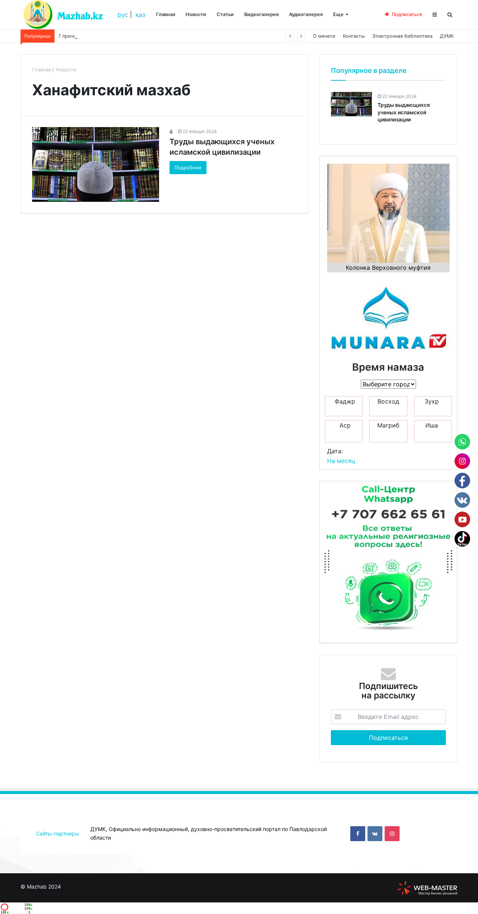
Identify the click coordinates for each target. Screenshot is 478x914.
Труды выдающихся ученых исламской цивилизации (404, 112)
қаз (140, 14)
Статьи (225, 14)
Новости (196, 14)
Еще (338, 14)
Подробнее (188, 167)
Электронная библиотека (402, 36)
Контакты (354, 36)
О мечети (324, 36)
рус (123, 14)
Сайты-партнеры (57, 833)
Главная (165, 14)
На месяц (341, 460)
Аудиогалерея (306, 14)
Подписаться (407, 14)
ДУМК (447, 36)
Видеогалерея (261, 14)
